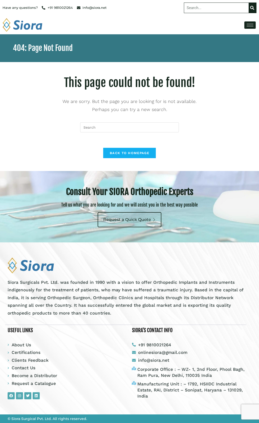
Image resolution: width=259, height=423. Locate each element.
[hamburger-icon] (250, 25)
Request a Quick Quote (127, 219)
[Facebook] (11, 395)
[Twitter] (27, 395)
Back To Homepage (129, 153)
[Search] (252, 8)
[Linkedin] (36, 395)
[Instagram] (19, 395)
